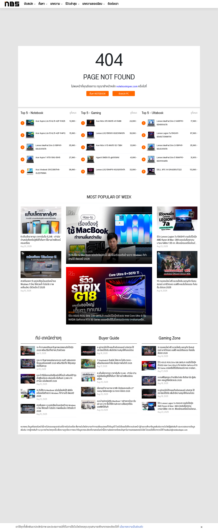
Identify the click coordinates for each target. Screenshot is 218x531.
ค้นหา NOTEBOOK (97, 93)
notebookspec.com (127, 86)
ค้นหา (41, 4)
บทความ (55, 4)
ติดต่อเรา (113, 4)
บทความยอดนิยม (92, 4)
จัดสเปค (28, 4)
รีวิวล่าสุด (71, 4)
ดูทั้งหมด (73, 113)
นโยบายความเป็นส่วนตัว (131, 527)
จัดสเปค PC (124, 93)
